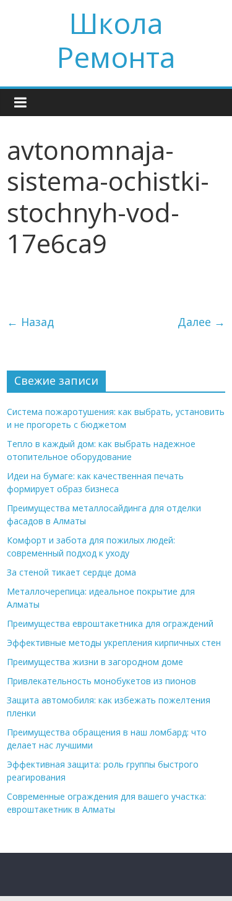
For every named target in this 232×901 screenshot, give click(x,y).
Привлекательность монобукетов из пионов (101, 681)
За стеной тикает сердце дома (71, 572)
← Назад (30, 321)
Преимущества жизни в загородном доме (95, 662)
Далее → (201, 321)
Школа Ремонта (116, 40)
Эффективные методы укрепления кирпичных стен (114, 642)
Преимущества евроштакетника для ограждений (110, 623)
